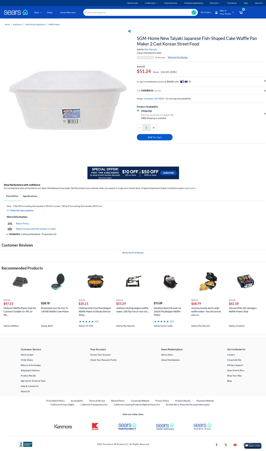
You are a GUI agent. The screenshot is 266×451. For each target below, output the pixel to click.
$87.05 (232, 300)
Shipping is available (153, 118)
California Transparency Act (94, 404)
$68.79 (196, 303)
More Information (17, 216)
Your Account (98, 349)
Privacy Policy (162, 400)
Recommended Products (22, 268)
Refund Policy (118, 400)
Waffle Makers (54, 24)
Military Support (235, 365)
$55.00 (82, 300)
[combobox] (140, 12)
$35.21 (83, 303)
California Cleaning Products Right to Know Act (137, 404)
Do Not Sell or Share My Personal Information (188, 404)
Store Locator (27, 354)
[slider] (86, 320)
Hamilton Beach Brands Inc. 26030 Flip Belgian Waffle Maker (168, 311)
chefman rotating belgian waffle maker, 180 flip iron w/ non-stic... (132, 310)
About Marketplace (170, 360)
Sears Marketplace (172, 349)
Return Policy (22, 223)
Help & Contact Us (29, 386)
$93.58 (7, 300)
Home (7, 24)
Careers (231, 354)
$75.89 (158, 303)
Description (12, 196)
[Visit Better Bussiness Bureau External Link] (25, 444)
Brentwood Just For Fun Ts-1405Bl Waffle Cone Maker (55, 310)
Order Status (27, 360)
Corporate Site (234, 360)
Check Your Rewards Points (103, 360)
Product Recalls (28, 375)
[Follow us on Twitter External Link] (226, 444)
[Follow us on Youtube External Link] (235, 444)
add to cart (155, 137)
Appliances (17, 24)
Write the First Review (178, 57)
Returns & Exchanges (31, 365)
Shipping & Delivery (30, 370)
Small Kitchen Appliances (35, 24)
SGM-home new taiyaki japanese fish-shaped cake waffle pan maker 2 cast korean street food (197, 41)
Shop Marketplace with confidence (22, 185)
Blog (229, 381)
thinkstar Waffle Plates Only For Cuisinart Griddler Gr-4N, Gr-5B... (20, 311)
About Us (25, 391)
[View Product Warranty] (10, 223)
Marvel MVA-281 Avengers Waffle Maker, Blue (243, 310)
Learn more (189, 188)
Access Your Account (100, 354)
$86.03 (194, 300)
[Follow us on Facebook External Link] (217, 444)
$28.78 (45, 303)
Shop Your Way (234, 375)
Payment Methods (205, 400)
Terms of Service (97, 400)
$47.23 (8, 303)
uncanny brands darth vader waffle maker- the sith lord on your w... (206, 311)
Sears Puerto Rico (235, 370)
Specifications (30, 196)
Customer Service (31, 349)
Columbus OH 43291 (154, 98)
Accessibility (77, 400)
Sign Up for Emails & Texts (33, 381)
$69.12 (119, 300)
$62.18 (234, 303)
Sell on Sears (167, 354)
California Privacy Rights (62, 404)
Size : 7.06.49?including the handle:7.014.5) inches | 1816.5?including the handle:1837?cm (54, 206)
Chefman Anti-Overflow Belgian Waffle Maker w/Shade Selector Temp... (95, 311)
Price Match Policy (55, 400)
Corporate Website (140, 400)
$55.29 (121, 303)
